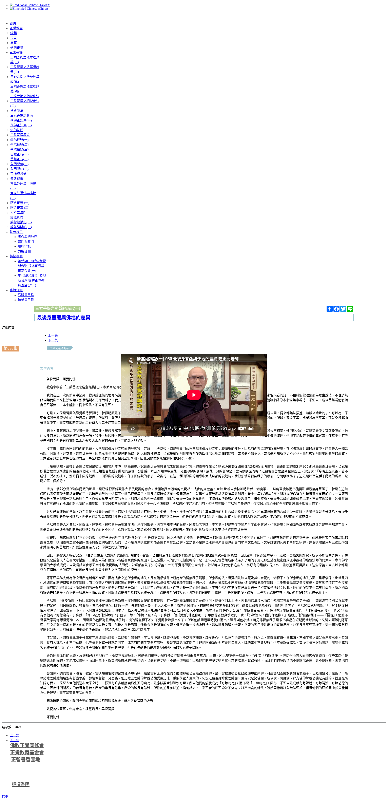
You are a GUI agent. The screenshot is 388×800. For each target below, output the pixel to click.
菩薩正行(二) (19, 159)
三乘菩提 (16, 52)
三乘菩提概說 (20, 135)
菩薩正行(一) (19, 154)
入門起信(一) (19, 164)
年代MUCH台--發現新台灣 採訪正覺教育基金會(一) (32, 265)
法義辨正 (16, 232)
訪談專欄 (16, 256)
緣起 (13, 33)
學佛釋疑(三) (19, 149)
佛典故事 (16, 178)
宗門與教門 (26, 241)
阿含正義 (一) (19, 203)
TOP (5, 796)
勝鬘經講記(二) (21, 227)
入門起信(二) (19, 169)
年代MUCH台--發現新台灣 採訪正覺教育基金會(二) (32, 280)
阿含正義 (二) (19, 207)
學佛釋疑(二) (19, 144)
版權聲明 (21, 784)
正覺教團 (16, 28)
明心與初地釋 (27, 237)
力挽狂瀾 (24, 251)
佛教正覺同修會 (27, 745)
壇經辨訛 (24, 246)
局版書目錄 (26, 295)
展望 (13, 42)
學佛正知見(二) (21, 125)
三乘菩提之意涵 (21, 115)
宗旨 (13, 38)
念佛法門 (16, 130)
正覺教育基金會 (27, 752)
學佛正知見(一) (21, 120)
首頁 (13, 23)
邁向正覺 (16, 47)
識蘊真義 (16, 217)
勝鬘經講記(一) (21, 222)
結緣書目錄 (26, 300)
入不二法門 (18, 212)
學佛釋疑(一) (19, 139)
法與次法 (16, 110)
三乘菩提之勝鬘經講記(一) (57, 308)
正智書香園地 (25, 759)
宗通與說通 (18, 173)
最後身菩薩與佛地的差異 (63, 317)
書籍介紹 (16, 290)
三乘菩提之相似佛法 (24, 96)
